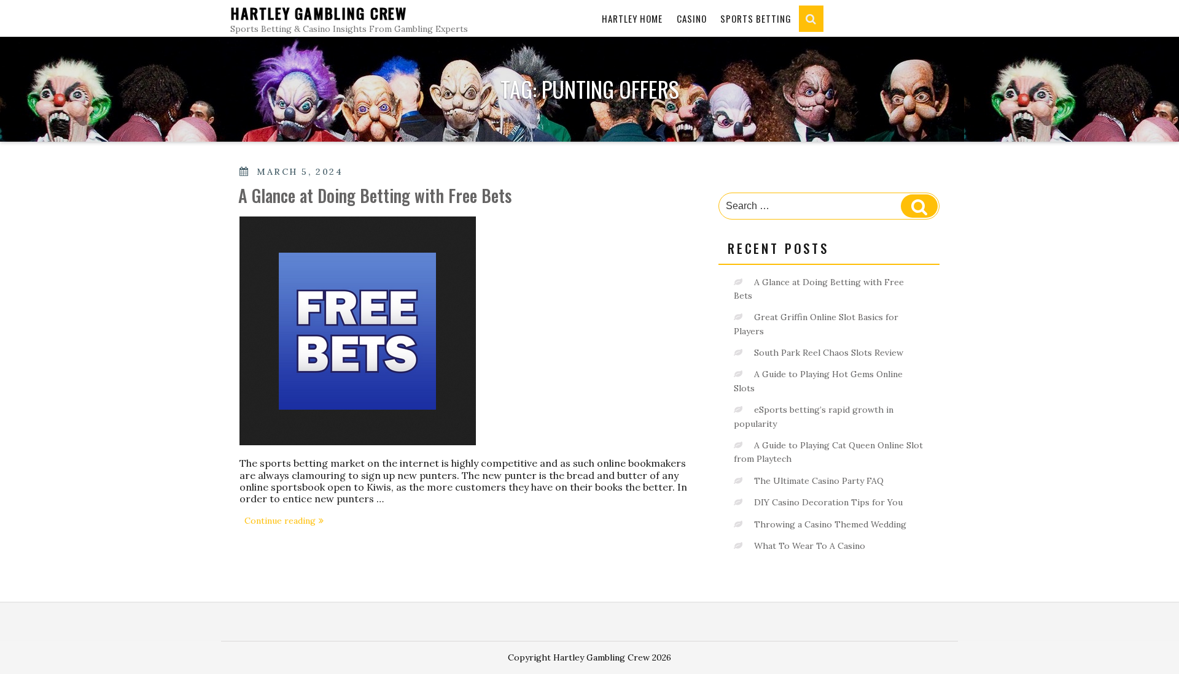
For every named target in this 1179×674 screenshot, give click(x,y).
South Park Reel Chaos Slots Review (828, 352)
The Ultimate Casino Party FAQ (819, 480)
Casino (692, 18)
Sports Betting (756, 18)
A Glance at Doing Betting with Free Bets (375, 195)
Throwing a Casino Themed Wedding (830, 524)
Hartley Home (632, 18)
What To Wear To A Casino (809, 545)
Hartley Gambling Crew (318, 13)
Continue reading (286, 521)
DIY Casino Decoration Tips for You (828, 502)
